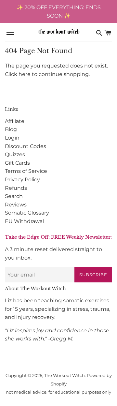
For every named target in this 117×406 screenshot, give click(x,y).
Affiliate (14, 121)
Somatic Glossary (27, 213)
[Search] (99, 32)
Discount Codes (25, 146)
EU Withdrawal (24, 221)
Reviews (16, 205)
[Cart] (107, 32)
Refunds (16, 188)
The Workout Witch (64, 375)
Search (14, 196)
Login (12, 138)
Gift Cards (17, 163)
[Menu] (10, 33)
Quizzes (15, 154)
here (25, 74)
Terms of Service (26, 171)
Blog (11, 129)
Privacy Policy (22, 179)
